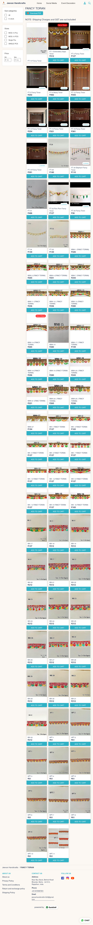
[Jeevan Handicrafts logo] (4, 3)
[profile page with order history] (85, 3)
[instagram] (67, 878)
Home (39, 3)
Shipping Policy (8, 892)
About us (5, 877)
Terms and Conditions (11, 885)
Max (15, 57)
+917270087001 (38, 891)
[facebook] (62, 878)
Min (6, 57)
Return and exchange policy (13, 888)
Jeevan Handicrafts (16, 3)
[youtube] (72, 878)
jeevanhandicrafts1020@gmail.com (43, 898)
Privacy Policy (8, 881)
